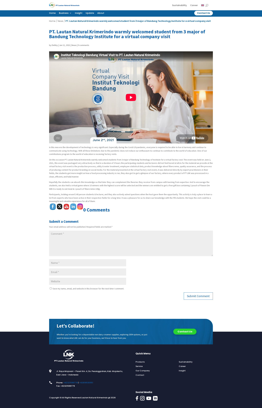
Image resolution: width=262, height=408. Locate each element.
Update (90, 13)
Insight (78, 13)
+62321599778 (70, 382)
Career (194, 5)
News (60, 21)
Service (139, 366)
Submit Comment (198, 296)
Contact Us (203, 13)
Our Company (143, 371)
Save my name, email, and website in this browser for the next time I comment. (88, 288)
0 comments (83, 45)
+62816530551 (86, 382)
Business (64, 13)
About (100, 13)
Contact (140, 375)
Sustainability (179, 5)
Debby (55, 45)
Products (140, 362)
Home (52, 13)
